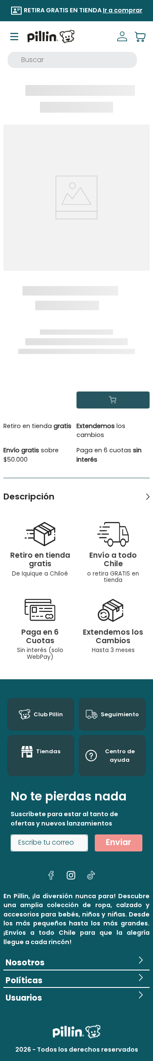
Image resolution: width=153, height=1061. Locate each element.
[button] (76, 961)
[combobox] (72, 60)
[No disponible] (113, 400)
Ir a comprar (111, 10)
